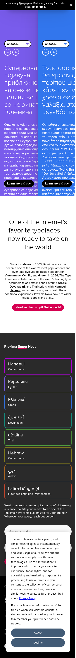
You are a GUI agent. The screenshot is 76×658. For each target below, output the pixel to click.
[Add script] (15, 52)
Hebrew (15, 290)
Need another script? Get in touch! (38, 307)
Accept (38, 632)
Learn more (19, 183)
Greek (42, 275)
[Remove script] (7, 52)
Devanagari (17, 286)
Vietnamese (13, 275)
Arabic (62, 283)
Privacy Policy (27, 598)
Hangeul (60, 286)
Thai (35, 286)
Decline (38, 642)
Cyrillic (26, 275)
